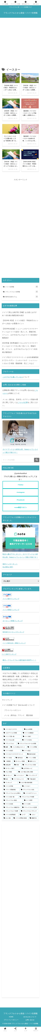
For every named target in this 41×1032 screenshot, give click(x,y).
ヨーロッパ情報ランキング (13, 621)
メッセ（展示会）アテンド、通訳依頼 (18, 715)
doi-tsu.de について (29, 1017)
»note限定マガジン (20, 507)
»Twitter (20, 485)
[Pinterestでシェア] (20, 655)
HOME (11, 1017)
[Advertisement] (20, 41)
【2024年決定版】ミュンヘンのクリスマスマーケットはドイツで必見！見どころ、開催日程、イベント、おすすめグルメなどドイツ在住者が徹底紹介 (20, 333)
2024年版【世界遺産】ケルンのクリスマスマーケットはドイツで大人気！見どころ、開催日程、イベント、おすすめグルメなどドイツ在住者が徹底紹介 (20, 347)
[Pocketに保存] (6, 655)
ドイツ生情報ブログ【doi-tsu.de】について (18, 705)
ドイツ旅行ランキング (11, 599)
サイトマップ (7, 700)
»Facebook (20, 500)
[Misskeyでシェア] (23, 648)
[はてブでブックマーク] (35, 648)
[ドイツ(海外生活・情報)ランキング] (8, 640)
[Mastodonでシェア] (11, 648)
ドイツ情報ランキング (11, 610)
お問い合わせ (30, 1020)
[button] (36, 460)
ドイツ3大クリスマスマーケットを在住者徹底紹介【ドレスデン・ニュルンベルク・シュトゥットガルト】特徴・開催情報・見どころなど (20, 360)
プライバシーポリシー (12, 710)
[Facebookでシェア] (29, 648)
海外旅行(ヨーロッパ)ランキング (13, 632)
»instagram (20, 492)
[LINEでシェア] (13, 655)
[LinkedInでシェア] (27, 655)
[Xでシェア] (5, 648)
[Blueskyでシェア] (17, 648)
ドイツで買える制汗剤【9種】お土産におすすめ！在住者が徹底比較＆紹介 (19, 313)
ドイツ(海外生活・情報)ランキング (14, 643)
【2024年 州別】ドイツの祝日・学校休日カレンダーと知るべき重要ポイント (20, 322)
